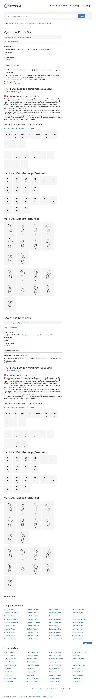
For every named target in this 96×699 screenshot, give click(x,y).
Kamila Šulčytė (76, 668)
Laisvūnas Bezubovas (78, 665)
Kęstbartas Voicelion (78, 622)
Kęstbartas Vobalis (54, 609)
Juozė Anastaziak (77, 681)
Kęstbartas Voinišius (55, 635)
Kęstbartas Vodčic (77, 613)
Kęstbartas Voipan (77, 639)
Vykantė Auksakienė (33, 662)
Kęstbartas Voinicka (10, 632)
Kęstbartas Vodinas (9, 616)
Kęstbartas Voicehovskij (11, 622)
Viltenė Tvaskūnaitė (55, 681)
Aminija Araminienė (32, 655)
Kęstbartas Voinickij (32, 632)
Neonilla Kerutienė (77, 678)
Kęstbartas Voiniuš (77, 635)
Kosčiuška (15, 350)
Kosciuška (15, 65)
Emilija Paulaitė (31, 672)
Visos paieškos (88, 643)
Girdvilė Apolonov (77, 672)
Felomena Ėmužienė (78, 659)
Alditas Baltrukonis (77, 675)
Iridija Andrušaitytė (32, 652)
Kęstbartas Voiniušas (10, 639)
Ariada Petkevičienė (55, 652)
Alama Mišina (76, 655)
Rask (82, 16)
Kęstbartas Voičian (54, 626)
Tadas (9, 75)
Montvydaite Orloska (10, 678)
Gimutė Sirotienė (9, 652)
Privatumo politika (23, 696)
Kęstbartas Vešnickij (10, 609)
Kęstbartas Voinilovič (33, 635)
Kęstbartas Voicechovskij (56, 619)
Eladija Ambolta (8, 681)
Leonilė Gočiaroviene (10, 659)
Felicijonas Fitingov (55, 655)
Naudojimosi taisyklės (34, 696)
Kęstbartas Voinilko (9, 635)
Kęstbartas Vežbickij (33, 609)
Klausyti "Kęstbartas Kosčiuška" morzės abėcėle (19, 407)
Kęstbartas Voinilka (77, 632)
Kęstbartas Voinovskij (55, 639)
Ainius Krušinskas (32, 675)
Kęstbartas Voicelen (55, 622)
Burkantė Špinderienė (55, 672)
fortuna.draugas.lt (14, 91)
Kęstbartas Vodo (54, 616)
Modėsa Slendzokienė (33, 665)
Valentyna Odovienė (55, 678)
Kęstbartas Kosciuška (27, 23)
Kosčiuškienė (8, 363)
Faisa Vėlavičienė (54, 668)
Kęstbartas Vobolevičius (11, 613)
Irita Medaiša (76, 662)
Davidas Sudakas (32, 659)
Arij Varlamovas (8, 675)
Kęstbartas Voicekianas (33, 622)
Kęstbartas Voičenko (33, 626)
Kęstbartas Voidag (32, 629)
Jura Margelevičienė (55, 675)
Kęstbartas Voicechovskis (79, 619)
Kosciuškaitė (40, 70)
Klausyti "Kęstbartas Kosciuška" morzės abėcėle (19, 128)
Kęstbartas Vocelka (55, 613)
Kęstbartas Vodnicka (33, 616)
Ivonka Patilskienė (9, 672)
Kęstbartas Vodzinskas (79, 616)
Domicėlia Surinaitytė (33, 681)
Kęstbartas (14, 41)
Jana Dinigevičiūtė (54, 662)
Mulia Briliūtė (30, 668)
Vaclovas (10, 79)
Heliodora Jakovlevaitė (56, 659)
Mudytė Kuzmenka (9, 655)
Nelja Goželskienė (9, 662)
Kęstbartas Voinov (32, 639)
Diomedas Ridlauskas (10, 665)
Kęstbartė (7, 59)
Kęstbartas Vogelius (32, 619)
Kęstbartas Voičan (9, 626)
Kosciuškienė (24, 70)
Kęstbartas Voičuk (9, 629)
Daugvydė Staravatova (33, 678)
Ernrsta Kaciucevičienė (79, 652)
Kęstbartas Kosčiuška (44, 23)
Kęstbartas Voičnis (77, 626)
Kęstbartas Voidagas (55, 629)
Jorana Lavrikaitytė (55, 665)
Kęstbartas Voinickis (55, 632)
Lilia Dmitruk (7, 668)
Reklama (44, 696)
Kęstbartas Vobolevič (78, 609)
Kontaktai (50, 696)
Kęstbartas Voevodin (10, 619)
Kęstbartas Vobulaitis (33, 613)
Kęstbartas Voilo (77, 629)
